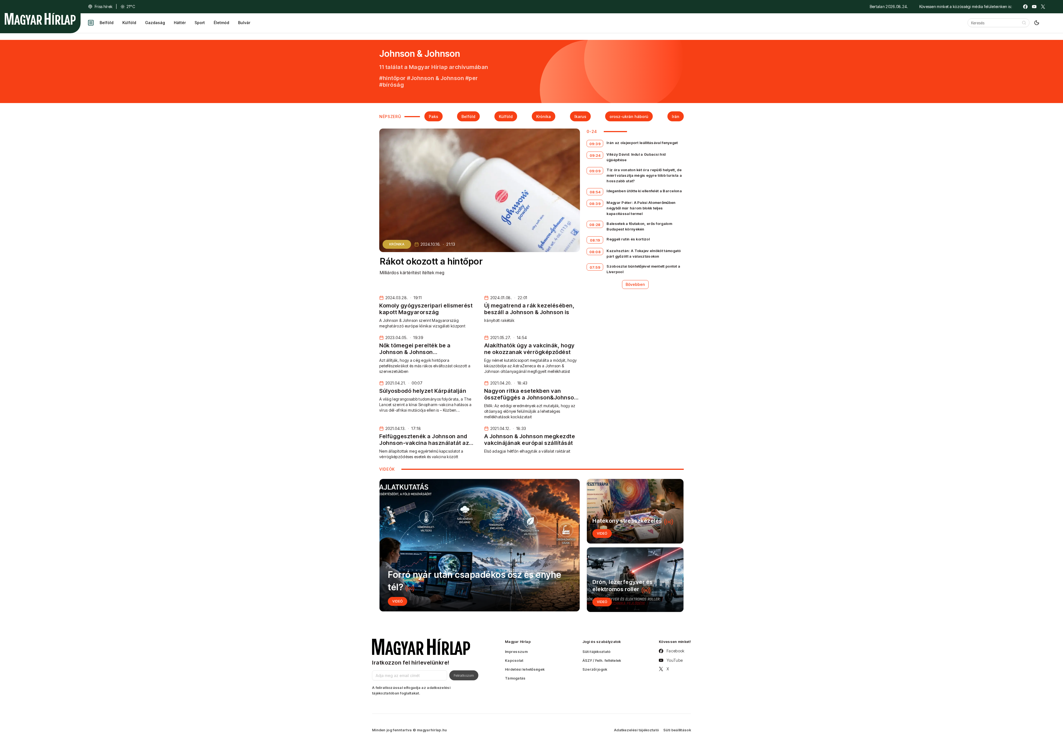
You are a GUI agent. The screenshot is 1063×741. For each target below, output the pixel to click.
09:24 (595, 155)
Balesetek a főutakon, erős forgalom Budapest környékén (639, 226)
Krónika (543, 116)
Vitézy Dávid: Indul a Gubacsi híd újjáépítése (636, 157)
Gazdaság (155, 22)
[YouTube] (1034, 6)
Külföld (129, 22)
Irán (675, 116)
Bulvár (244, 22)
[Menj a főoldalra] (40, 19)
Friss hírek (103, 6)
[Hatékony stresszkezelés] (635, 511)
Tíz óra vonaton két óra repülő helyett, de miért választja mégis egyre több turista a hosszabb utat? (644, 175)
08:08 (595, 252)
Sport (200, 22)
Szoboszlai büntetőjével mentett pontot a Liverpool (643, 269)
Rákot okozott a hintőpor (431, 261)
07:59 (595, 267)
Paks (433, 116)
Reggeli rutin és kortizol (628, 239)
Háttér (180, 22)
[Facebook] (1025, 6)
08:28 (595, 224)
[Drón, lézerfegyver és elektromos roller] (635, 579)
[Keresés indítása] (1024, 22)
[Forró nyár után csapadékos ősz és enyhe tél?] (480, 545)
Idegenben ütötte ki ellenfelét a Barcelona (644, 191)
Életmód (221, 22)
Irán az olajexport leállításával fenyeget (642, 142)
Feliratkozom (464, 675)
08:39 (595, 203)
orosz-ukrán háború (629, 116)
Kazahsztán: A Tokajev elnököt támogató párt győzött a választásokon (644, 253)
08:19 (595, 240)
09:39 (595, 144)
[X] (1043, 6)
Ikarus (580, 116)
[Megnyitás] (90, 22)
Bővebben (635, 284)
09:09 (595, 171)
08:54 (595, 192)
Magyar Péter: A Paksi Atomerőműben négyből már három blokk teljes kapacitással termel (641, 208)
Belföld (106, 22)
